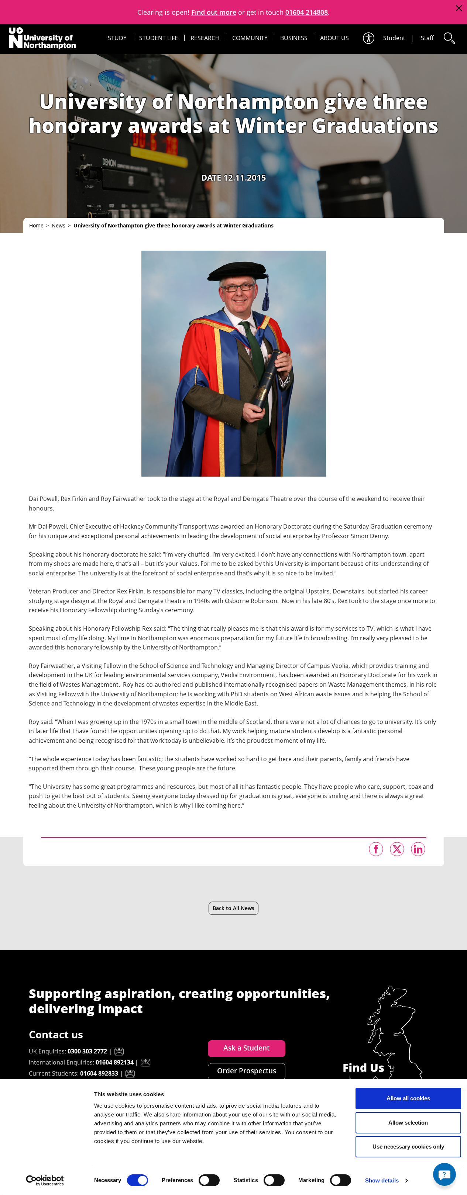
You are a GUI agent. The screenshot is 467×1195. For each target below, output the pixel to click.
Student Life (158, 38)
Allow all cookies (408, 1098)
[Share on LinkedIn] (418, 849)
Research (205, 38)
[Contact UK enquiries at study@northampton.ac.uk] (118, 1051)
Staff (427, 38)
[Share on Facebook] (376, 849)
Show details (382, 1180)
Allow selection (408, 1122)
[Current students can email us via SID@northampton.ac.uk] (129, 1073)
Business (294, 38)
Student (394, 38)
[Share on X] (397, 849)
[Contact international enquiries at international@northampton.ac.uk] (145, 1062)
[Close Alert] (458, 8)
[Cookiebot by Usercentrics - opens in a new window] (45, 1180)
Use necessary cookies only (408, 1146)
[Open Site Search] (449, 38)
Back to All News (233, 908)
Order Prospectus (246, 1071)
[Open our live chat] (444, 1174)
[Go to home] (42, 38)
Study (117, 38)
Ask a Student (246, 1048)
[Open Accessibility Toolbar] (368, 38)
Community (250, 38)
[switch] (209, 1180)
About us (334, 38)
